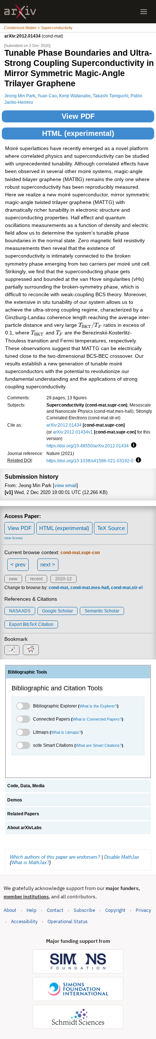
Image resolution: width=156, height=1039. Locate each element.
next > (47, 564)
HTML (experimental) (78, 133)
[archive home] (20, 12)
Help (31, 910)
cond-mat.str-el (127, 587)
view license (13, 538)
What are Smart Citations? (99, 745)
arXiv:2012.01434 (64, 425)
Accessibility (24, 921)
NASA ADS (19, 610)
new (13, 578)
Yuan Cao (47, 95)
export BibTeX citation (31, 624)
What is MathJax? (30, 862)
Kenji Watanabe (75, 95)
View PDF (78, 116)
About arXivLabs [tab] (24, 828)
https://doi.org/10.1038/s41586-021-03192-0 (90, 460)
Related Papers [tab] (23, 814)
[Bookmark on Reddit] (31, 649)
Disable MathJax (121, 857)
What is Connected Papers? (97, 719)
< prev (18, 564)
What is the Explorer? (98, 706)
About (10, 910)
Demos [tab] (14, 800)
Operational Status (67, 921)
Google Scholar (57, 610)
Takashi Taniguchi (110, 95)
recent (36, 578)
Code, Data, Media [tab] (26, 786)
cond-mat (58, 587)
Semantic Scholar (102, 610)
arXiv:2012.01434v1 (73, 432)
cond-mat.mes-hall (89, 587)
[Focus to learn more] (132, 445)
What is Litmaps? (66, 732)
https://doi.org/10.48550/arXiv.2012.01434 (87, 445)
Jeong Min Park (19, 95)
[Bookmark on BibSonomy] (12, 650)
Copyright (115, 910)
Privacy (143, 910)
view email (65, 485)
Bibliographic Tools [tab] (27, 672)
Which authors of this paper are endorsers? (55, 857)
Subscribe (84, 910)
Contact (55, 910)
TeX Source (111, 528)
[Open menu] (144, 12)
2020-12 (63, 578)
